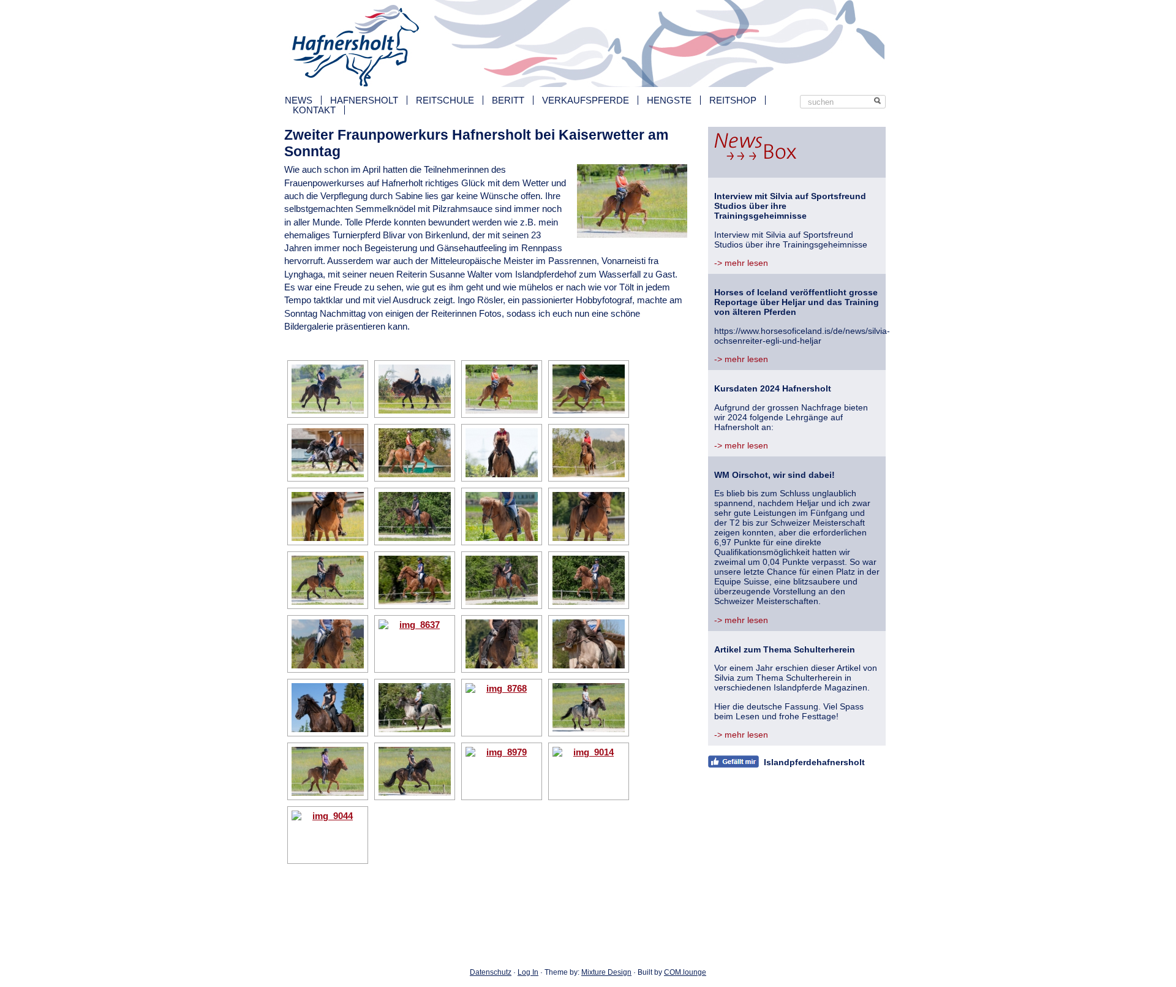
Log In (528, 972)
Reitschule (445, 100)
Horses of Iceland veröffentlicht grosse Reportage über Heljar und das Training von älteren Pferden (796, 302)
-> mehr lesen (741, 263)
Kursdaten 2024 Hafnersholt (772, 388)
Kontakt (314, 110)
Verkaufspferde (585, 100)
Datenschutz (490, 972)
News (298, 100)
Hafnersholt (364, 100)
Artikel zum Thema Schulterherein (784, 649)
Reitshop (732, 100)
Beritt (508, 100)
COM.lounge (685, 972)
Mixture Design (606, 972)
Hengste (669, 100)
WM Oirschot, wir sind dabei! (774, 475)
